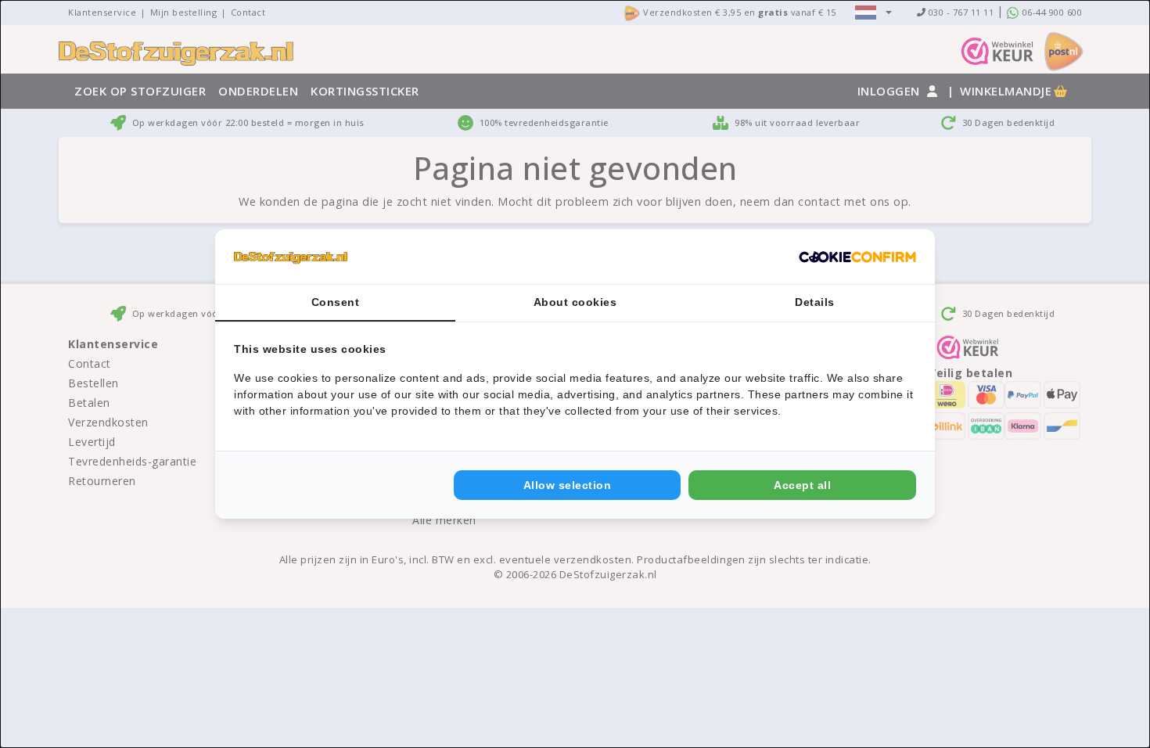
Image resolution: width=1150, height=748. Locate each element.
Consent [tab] (335, 302)
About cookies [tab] (575, 302)
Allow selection (567, 485)
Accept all (802, 485)
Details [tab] (815, 302)
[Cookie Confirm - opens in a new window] (857, 256)
